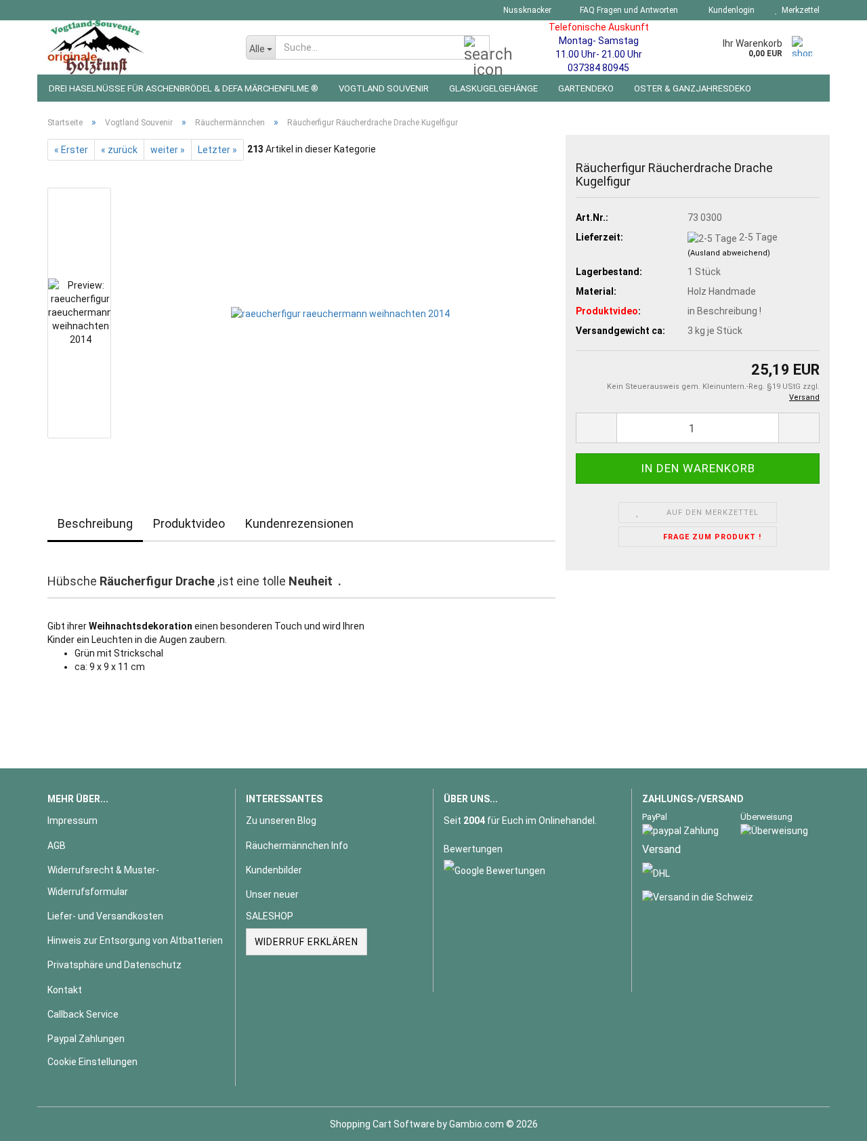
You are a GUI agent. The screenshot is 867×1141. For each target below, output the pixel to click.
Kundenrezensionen (299, 523)
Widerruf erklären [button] (306, 941)
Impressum (72, 820)
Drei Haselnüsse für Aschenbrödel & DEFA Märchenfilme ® (183, 88)
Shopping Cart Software (382, 1124)
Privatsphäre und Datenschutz (114, 964)
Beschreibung (95, 523)
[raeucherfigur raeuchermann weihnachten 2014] (340, 312)
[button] (596, 428)
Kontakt (64, 989)
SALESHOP (269, 916)
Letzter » (217, 149)
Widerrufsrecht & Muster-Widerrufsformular (103, 881)
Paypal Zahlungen (86, 1038)
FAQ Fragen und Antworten (628, 10)
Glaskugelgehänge (493, 88)
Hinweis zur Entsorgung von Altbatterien (135, 940)
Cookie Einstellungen (92, 1061)
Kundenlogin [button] (729, 10)
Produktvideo (189, 523)
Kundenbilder (274, 870)
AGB (56, 845)
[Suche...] (477, 48)
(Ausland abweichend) (729, 253)
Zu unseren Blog (281, 820)
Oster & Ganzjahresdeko (692, 88)
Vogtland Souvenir (384, 88)
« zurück (119, 149)
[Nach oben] (829, 1120)
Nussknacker (526, 10)
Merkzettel (799, 10)
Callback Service (83, 1014)
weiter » (167, 149)
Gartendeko (586, 88)
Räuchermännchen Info (297, 845)
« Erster (71, 149)
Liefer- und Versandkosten (105, 916)
